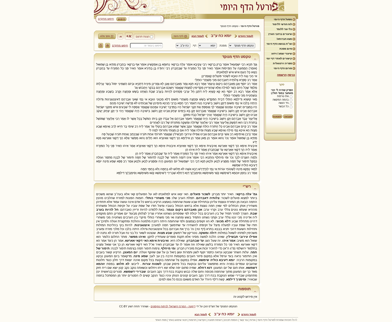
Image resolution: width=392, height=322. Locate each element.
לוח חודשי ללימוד (282, 24)
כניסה (291, 74)
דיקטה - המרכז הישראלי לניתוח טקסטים (173, 306)
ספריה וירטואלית (282, 63)
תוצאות (277, 116)
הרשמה (282, 74)
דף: (194, 45)
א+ (128, 36)
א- (120, 36)
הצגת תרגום (142, 36)
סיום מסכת (286, 48)
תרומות (192, 320)
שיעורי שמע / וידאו (281, 53)
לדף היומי (178, 36)
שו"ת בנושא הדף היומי (279, 43)
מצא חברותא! (284, 39)
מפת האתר (161, 320)
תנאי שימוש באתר (177, 320)
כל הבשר (283, 106)
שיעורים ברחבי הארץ (280, 34)
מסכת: (223, 45)
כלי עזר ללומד (284, 29)
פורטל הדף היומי (250, 26)
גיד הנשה (283, 102)
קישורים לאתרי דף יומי (279, 58)
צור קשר (243, 320)
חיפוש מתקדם (106, 18)
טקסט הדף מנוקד (229, 26)
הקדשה (202, 320)
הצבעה (288, 116)
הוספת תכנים (231, 320)
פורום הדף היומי (283, 68)
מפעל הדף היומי (283, 19)
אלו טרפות (283, 96)
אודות (253, 320)
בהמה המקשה (281, 99)
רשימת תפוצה (215, 320)
